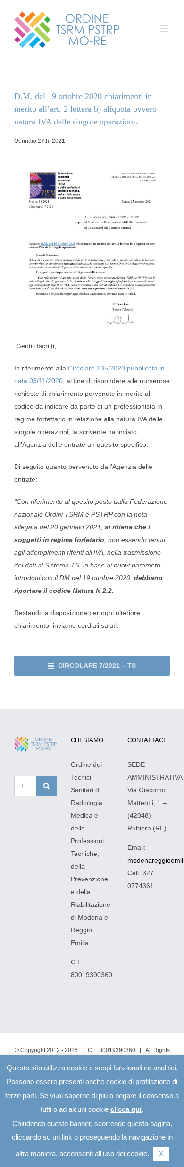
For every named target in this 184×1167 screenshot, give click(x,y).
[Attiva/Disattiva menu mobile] (165, 28)
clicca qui (126, 1109)
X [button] (161, 1154)
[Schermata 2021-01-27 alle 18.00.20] (92, 166)
